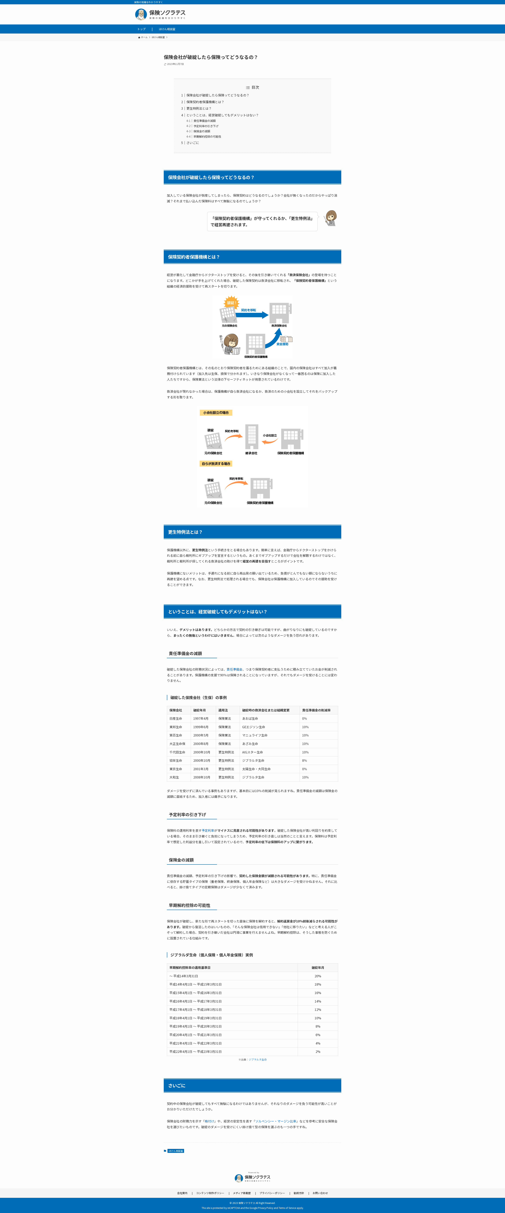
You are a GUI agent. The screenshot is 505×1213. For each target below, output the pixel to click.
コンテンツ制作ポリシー (210, 1193)
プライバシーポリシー (272, 1193)
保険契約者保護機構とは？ (205, 101)
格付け (209, 1121)
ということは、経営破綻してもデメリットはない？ (222, 115)
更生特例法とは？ (199, 108)
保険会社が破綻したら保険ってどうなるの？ (217, 95)
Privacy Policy (265, 1207)
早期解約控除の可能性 (207, 136)
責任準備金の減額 (205, 121)
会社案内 (182, 1193)
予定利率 (208, 830)
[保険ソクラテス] (252, 14)
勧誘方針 (299, 1193)
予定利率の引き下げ (206, 126)
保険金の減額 (202, 131)
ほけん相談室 (176, 1150)
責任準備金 (234, 669)
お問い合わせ (320, 1193)
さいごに (192, 142)
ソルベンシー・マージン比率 (275, 1121)
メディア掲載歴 (242, 1193)
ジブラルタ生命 (258, 1059)
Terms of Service (287, 1207)
